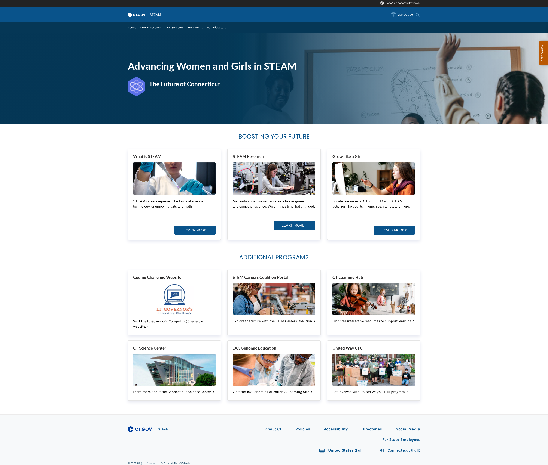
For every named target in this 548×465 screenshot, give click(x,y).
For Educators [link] (216, 27)
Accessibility (336, 429)
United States (345, 450)
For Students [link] (175, 27)
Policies (303, 429)
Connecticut (403, 450)
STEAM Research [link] (151, 27)
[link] (402, 14)
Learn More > (294, 225)
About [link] (132, 27)
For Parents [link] (195, 27)
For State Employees (401, 439)
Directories (372, 429)
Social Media (408, 429)
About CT (273, 429)
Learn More (195, 230)
